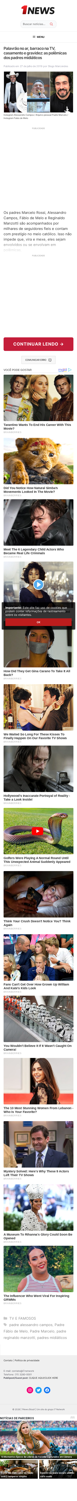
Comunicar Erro (35, 359)
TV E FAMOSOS (22, 1318)
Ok (38, 622)
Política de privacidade (27, 1360)
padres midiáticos (52, 1338)
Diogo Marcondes (58, 66)
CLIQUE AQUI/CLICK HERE (43, 1377)
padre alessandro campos (30, 1325)
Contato (8, 1360)
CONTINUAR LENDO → (38, 344)
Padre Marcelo (42, 1331)
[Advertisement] (38, 168)
